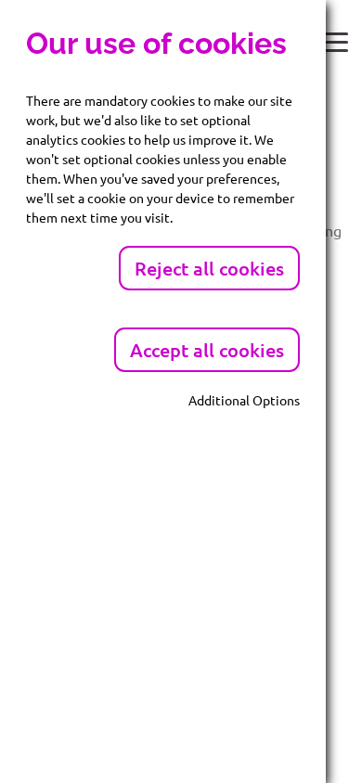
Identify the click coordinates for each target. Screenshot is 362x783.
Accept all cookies (207, 350)
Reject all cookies (209, 268)
